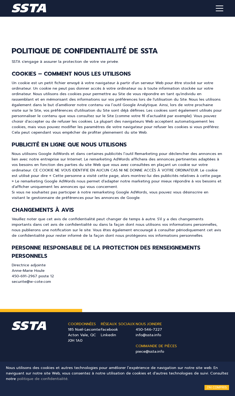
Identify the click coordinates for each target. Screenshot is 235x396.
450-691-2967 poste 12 (33, 276)
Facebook (109, 329)
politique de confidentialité (42, 379)
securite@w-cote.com (31, 281)
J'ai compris (217, 387)
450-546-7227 (149, 329)
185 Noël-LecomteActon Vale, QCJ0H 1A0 (84, 335)
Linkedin (108, 335)
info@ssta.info (148, 335)
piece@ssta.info (150, 351)
